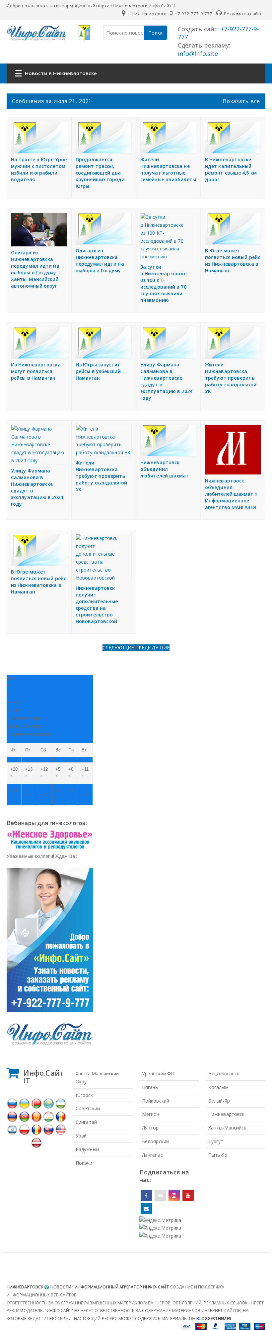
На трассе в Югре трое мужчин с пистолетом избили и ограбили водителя (39, 169)
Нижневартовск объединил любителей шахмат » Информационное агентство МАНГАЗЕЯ (231, 493)
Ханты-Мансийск (227, 1128)
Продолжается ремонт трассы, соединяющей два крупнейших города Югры (100, 172)
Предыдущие (152, 647)
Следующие (118, 647)
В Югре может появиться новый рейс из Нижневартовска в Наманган (232, 260)
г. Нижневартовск (146, 14)
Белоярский (155, 1141)
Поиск (155, 33)
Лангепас (152, 1155)
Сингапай (86, 1122)
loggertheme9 (213, 1318)
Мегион (151, 1114)
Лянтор (150, 1128)
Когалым (218, 1087)
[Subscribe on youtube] (188, 1195)
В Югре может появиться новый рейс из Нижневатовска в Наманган (38, 582)
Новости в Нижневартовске (61, 73)
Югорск (84, 1095)
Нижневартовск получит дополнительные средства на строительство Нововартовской (97, 604)
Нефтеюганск (223, 1073)
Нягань (150, 1087)
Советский (88, 1108)
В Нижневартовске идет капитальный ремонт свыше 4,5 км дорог (231, 169)
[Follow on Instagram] (174, 1195)
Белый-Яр (219, 1101)
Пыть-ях (217, 1155)
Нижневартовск (226, 1114)
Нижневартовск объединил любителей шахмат (164, 469)
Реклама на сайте (243, 14)
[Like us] (146, 1195)
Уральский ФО (158, 1073)
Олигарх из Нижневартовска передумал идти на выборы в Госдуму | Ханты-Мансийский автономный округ (35, 269)
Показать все (241, 101)
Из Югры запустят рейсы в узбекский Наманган (98, 371)
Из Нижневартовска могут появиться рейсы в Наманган (36, 371)
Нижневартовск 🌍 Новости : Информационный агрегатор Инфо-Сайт (88, 1287)
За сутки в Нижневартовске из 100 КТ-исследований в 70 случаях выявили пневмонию (163, 283)
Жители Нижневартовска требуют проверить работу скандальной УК (230, 377)
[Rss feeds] (146, 1208)
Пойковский (155, 1101)
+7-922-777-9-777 (192, 14)
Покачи (84, 1163)
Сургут (216, 1141)
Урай (81, 1135)
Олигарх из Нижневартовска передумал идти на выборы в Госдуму (100, 260)
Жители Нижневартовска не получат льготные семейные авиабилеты (168, 169)
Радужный (87, 1149)
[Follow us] (160, 1195)
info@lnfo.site (198, 54)
